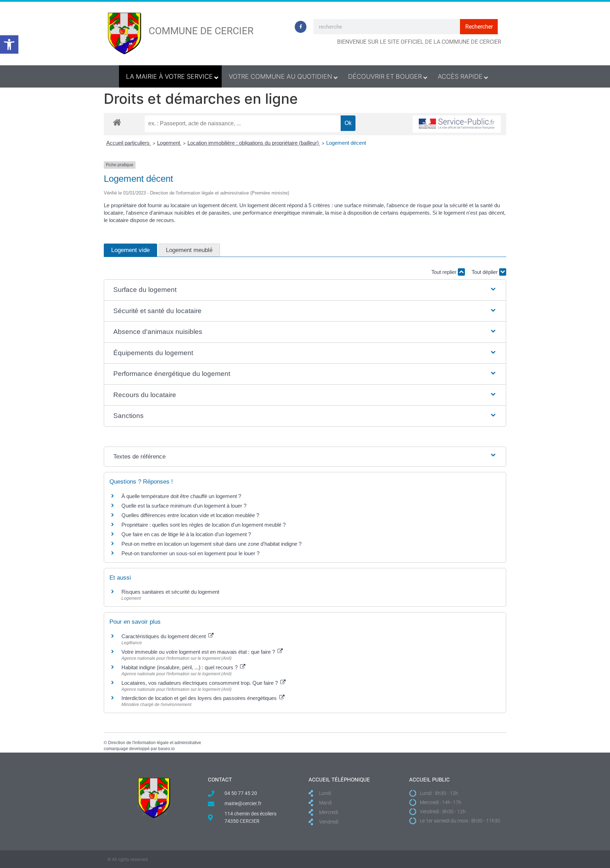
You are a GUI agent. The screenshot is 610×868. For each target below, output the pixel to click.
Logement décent (346, 143)
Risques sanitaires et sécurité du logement (170, 592)
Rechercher (479, 26)
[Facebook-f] (301, 27)
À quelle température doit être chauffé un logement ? (181, 496)
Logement (169, 143)
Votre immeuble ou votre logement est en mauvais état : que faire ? (198, 652)
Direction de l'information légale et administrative (154, 742)
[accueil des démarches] (117, 121)
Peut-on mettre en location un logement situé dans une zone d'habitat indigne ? (211, 544)
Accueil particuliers (128, 143)
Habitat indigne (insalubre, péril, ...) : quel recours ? (180, 667)
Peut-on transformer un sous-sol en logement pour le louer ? (190, 553)
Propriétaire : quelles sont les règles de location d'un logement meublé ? (203, 525)
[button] (9, 44)
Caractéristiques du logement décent (164, 636)
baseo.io (166, 748)
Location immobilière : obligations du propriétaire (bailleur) (253, 143)
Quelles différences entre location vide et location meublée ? (190, 515)
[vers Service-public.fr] (457, 124)
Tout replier (444, 272)
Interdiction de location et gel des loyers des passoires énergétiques (199, 698)
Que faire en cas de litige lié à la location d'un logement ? (186, 534)
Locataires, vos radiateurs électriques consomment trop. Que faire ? (200, 683)
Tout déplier (485, 272)
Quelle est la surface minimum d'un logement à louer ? (183, 506)
